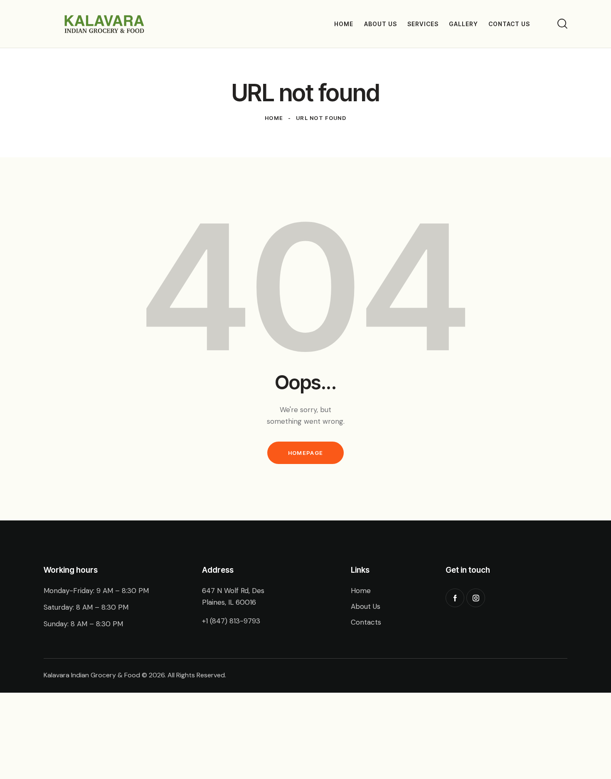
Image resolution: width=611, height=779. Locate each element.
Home (274, 118)
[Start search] (562, 23)
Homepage (305, 452)
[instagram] (475, 598)
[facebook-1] (455, 598)
